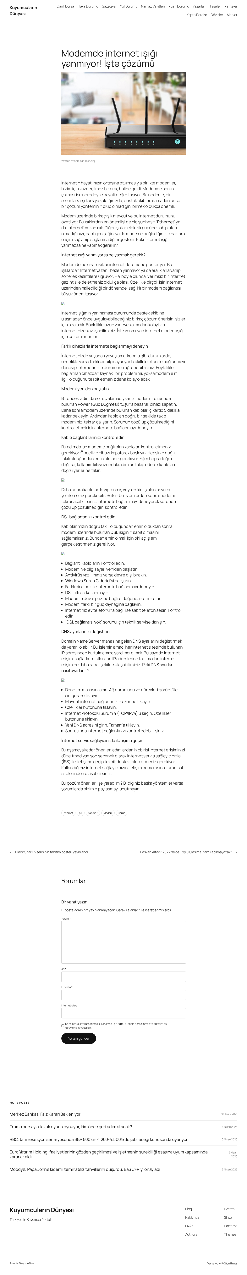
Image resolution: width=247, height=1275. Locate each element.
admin (78, 161)
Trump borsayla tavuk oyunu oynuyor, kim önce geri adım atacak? (71, 1126)
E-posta (67, 987)
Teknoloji (90, 161)
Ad (63, 969)
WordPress (230, 1263)
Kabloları (93, 813)
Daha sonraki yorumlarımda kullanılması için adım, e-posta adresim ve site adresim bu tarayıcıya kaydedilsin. (116, 1025)
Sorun (121, 813)
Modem (108, 813)
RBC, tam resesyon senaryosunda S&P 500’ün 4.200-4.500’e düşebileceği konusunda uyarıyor (99, 1139)
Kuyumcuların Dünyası (23, 10)
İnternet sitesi (69, 1005)
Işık (81, 813)
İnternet (68, 813)
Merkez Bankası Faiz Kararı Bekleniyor (45, 1114)
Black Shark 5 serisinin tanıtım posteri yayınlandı (51, 852)
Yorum (66, 918)
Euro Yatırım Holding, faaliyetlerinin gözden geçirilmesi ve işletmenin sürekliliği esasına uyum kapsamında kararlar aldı (108, 1154)
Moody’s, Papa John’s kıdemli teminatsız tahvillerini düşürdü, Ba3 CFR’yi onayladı (85, 1169)
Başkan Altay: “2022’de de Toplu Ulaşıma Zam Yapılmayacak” (186, 852)
